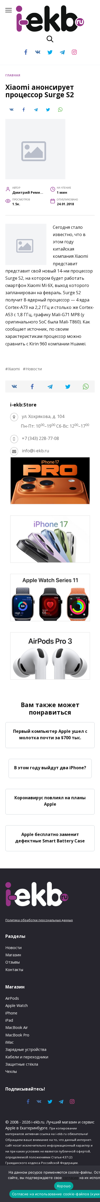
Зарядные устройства (25, 1049)
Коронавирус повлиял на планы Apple (50, 801)
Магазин (13, 954)
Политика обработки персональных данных (39, 920)
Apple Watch (16, 1005)
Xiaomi (14, 368)
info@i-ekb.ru (35, 451)
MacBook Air (16, 1027)
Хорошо (64, 1186)
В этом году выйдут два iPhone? (50, 768)
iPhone (11, 1013)
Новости (34, 368)
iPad (9, 1020)
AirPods (12, 998)
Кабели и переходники (26, 1056)
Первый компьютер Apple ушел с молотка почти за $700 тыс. (50, 734)
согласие (70, 1177)
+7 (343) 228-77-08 (40, 438)
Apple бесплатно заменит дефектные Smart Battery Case (50, 837)
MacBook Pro (17, 1034)
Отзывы (12, 962)
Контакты (14, 969)
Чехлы (11, 1071)
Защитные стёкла (21, 1064)
